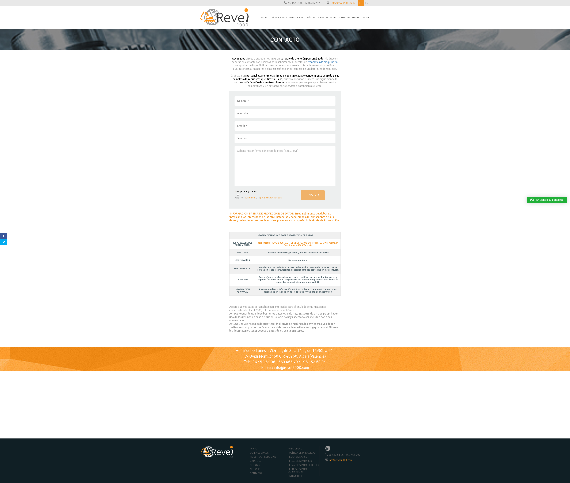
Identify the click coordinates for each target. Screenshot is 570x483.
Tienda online (361, 17)
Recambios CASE (297, 456)
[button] (547, 200)
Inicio (263, 17)
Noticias (255, 469)
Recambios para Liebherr (303, 465)
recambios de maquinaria (323, 62)
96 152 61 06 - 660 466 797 (304, 3)
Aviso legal (295, 448)
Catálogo (310, 17)
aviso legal (250, 197)
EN (366, 3)
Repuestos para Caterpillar (297, 470)
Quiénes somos (278, 17)
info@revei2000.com (343, 3)
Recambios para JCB (300, 461)
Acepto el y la (258, 197)
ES (360, 3)
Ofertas (323, 17)
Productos (296, 17)
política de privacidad (271, 197)
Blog (333, 17)
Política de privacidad (302, 452)
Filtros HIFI (295, 475)
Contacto (344, 17)
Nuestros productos (263, 456)
